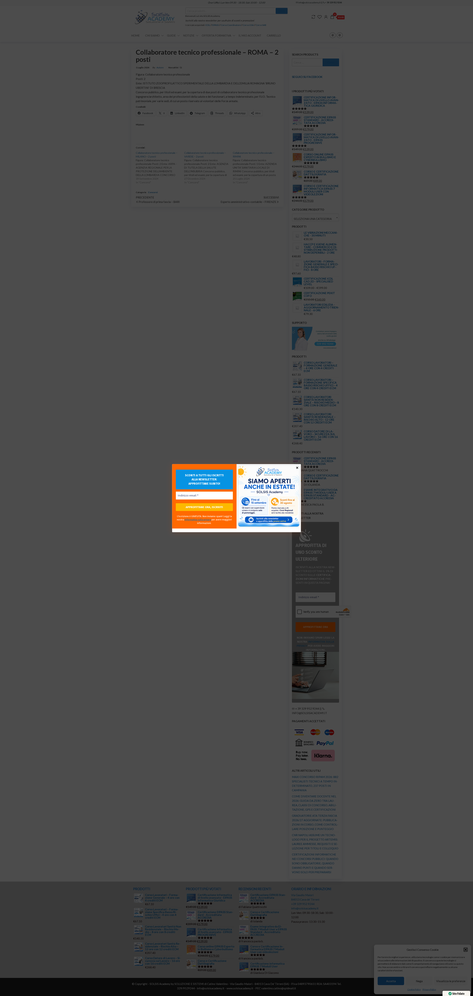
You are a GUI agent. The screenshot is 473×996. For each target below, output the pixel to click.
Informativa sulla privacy (198, 519)
